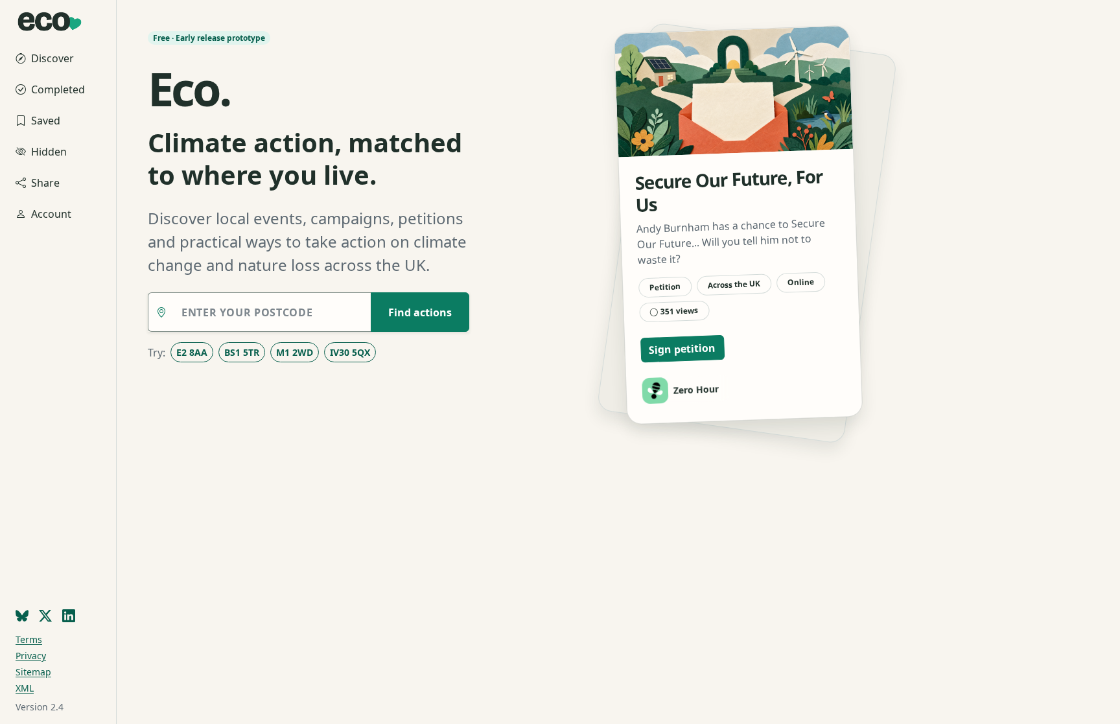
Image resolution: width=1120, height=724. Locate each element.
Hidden (49, 152)
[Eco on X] (45, 616)
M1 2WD (294, 352)
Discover (52, 58)
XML (25, 688)
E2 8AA (191, 352)
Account (51, 214)
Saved (45, 120)
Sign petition (682, 348)
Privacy (31, 655)
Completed (58, 89)
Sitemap (33, 672)
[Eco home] (58, 17)
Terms (29, 639)
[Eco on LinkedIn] (68, 616)
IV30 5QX (350, 352)
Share (45, 183)
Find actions (420, 312)
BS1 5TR (241, 352)
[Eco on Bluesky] (22, 616)
